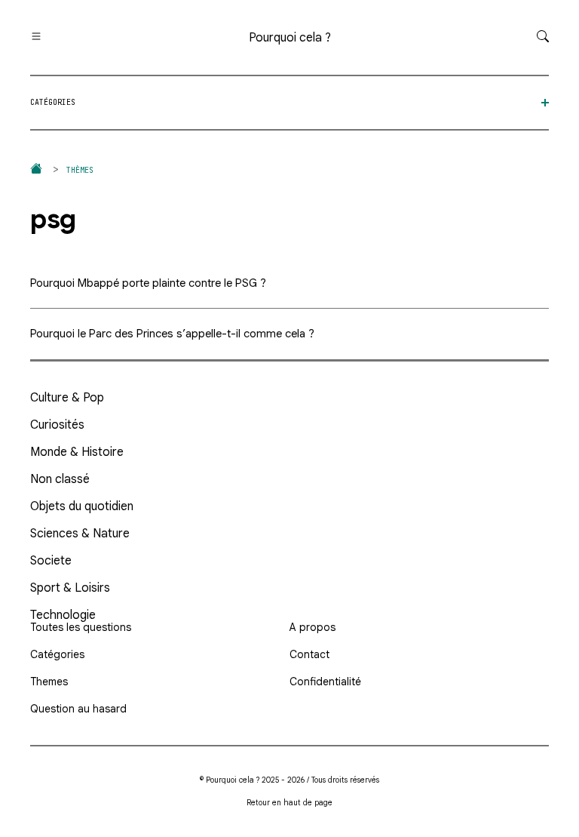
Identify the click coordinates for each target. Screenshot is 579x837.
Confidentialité (325, 681)
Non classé (60, 479)
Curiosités (57, 424)
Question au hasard (78, 708)
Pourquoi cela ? (290, 38)
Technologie (63, 615)
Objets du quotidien (81, 506)
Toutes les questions (80, 627)
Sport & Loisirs (70, 587)
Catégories (57, 654)
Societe (51, 560)
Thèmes (79, 170)
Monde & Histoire (77, 452)
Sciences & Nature (80, 533)
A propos (312, 627)
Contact (309, 654)
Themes (49, 681)
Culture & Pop (67, 397)
